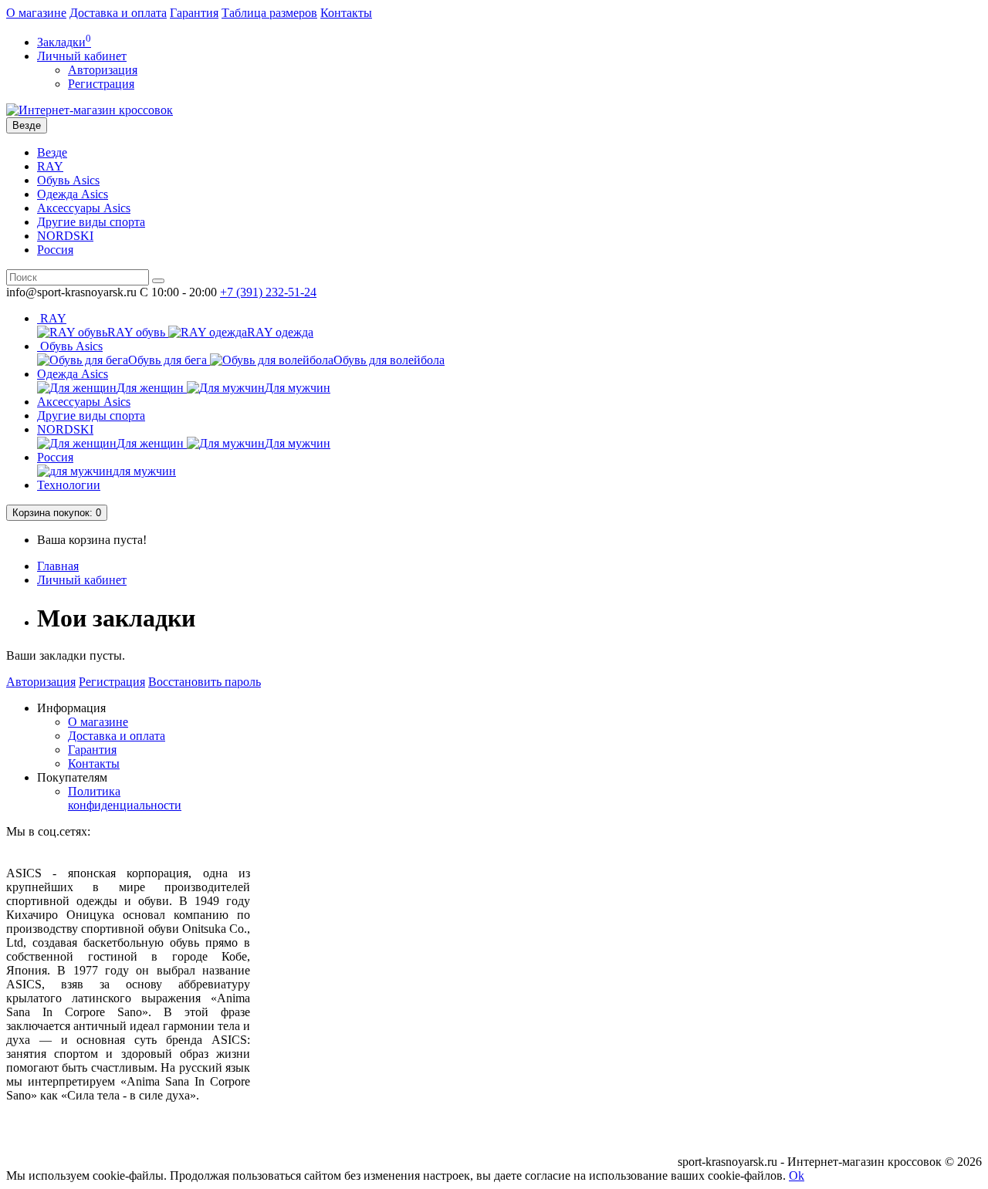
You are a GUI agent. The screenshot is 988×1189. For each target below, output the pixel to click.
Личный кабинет (82, 579)
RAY (50, 166)
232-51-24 (268, 292)
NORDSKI (65, 235)
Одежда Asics (72, 194)
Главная (58, 566)
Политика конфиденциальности (124, 798)
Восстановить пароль (204, 681)
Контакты (346, 12)
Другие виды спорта (91, 221)
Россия (55, 249)
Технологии (68, 484)
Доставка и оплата (118, 12)
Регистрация (101, 83)
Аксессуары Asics (83, 207)
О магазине (36, 12)
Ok (796, 1175)
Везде (52, 152)
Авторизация (102, 69)
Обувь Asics (68, 180)
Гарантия (194, 12)
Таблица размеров (269, 12)
